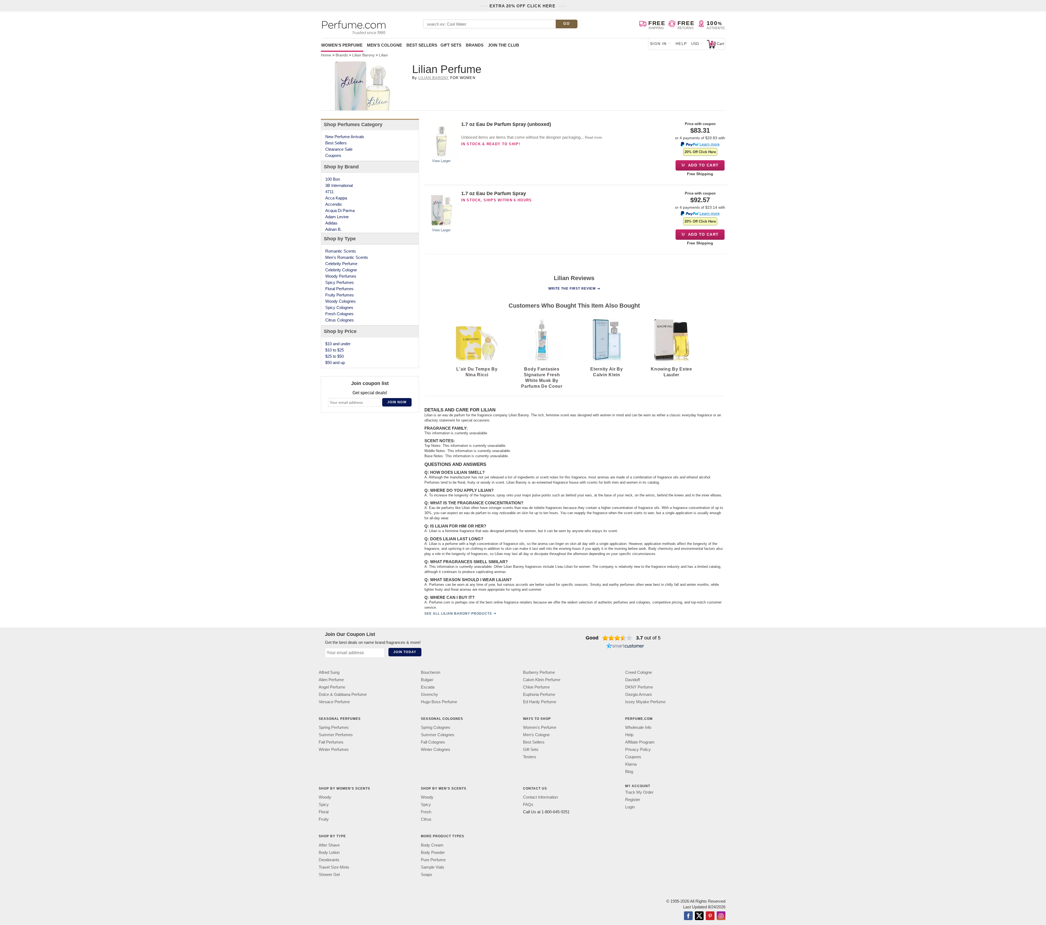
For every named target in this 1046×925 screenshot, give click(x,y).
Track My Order (639, 792)
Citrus (426, 819)
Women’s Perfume (539, 727)
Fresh (426, 811)
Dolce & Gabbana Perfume (343, 694)
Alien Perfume (331, 679)
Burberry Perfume (539, 672)
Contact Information (540, 797)
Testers (529, 756)
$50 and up (335, 362)
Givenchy (429, 694)
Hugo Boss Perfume (439, 701)
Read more (593, 137)
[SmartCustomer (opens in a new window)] (625, 646)
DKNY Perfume (639, 687)
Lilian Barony (433, 78)
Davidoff (632, 679)
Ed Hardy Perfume (539, 701)
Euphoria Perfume (539, 694)
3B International (339, 185)
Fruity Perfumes (339, 295)
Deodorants (329, 859)
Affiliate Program (640, 742)
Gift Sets (450, 45)
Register (632, 799)
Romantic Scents (340, 251)
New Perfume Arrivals (344, 136)
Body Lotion (329, 852)
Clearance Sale (338, 149)
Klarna (631, 764)
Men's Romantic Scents (346, 257)
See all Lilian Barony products (458, 613)
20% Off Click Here (700, 152)
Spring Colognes (435, 727)
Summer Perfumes (336, 734)
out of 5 (648, 638)
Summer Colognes (437, 734)
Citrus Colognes (339, 320)
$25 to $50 (334, 356)
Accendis (333, 204)
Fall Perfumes (331, 742)
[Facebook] (688, 916)
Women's (342, 45)
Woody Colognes (340, 301)
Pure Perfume (433, 859)
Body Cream (432, 844)
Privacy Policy (638, 749)
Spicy (324, 804)
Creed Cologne (638, 672)
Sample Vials (432, 867)
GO (566, 24)
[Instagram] (721, 916)
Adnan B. (333, 229)
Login (630, 807)
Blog (629, 771)
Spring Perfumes (334, 727)
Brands (475, 45)
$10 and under (338, 343)
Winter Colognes (435, 749)
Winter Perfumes (334, 749)
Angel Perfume (332, 687)
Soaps (426, 874)
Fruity (324, 819)
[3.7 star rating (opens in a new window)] (617, 638)
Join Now (396, 402)
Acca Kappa (336, 198)
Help (681, 43)
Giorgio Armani (638, 694)
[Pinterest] (710, 916)
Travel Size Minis (334, 867)
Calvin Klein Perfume (541, 679)
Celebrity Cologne (341, 270)
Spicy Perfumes (339, 282)
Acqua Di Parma (340, 210)
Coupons (333, 155)
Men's (384, 45)
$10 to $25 (334, 350)
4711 (329, 191)
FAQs (528, 804)
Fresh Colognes (339, 313)
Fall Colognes (433, 742)
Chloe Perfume (536, 687)
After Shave (329, 844)
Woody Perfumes (340, 276)
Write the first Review (572, 288)
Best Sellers (421, 45)
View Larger (441, 161)
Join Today (404, 652)
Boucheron (430, 672)
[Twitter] (699, 916)
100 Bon (332, 179)
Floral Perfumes (339, 288)
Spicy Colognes (339, 307)
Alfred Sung (329, 672)
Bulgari (427, 679)
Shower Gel (329, 874)
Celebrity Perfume (341, 263)
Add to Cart (703, 165)
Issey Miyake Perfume (645, 701)
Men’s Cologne (536, 734)
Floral (324, 811)
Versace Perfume (334, 701)
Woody (325, 797)
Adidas (331, 223)
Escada (427, 687)
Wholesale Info (638, 727)
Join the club (503, 45)
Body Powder (433, 852)
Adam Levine (337, 216)
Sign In (658, 43)
